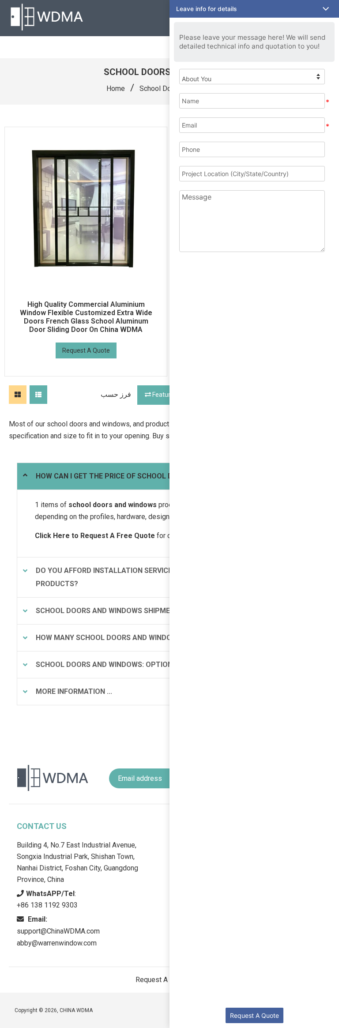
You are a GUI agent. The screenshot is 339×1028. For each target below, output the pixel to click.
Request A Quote (86, 350)
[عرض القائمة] (38, 394)
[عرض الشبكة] (17, 394)
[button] (254, 9)
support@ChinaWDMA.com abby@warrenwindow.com (58, 931)
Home (115, 88)
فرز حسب (116, 394)
